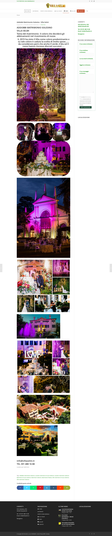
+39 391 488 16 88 (24, 514)
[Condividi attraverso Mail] (67, 488)
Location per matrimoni (23, 467)
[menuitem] (28, 11)
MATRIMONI (40, 511)
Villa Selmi (43, 24)
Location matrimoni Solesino (62, 475)
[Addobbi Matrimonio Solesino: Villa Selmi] (111, 268)
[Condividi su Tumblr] (53, 488)
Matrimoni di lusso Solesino (24, 477)
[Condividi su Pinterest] (40, 488)
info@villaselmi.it (30, 1)
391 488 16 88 (21, 1)
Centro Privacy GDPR (41, 533)
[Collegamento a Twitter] (94, 1)
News (18, 15)
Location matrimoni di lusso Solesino (44, 475)
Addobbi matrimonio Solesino (27, 475)
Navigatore (19, 518)
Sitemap (47, 533)
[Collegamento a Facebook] (89, 1)
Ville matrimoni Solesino (23, 479)
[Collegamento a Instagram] (92, 1)
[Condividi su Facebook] (20, 488)
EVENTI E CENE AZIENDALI (43, 514)
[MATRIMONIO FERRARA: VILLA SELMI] (1, 268)
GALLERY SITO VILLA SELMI (30, 24)
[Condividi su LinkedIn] (47, 488)
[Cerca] (87, 11)
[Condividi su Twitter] (26, 488)
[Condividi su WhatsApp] (33, 488)
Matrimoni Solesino (36, 477)
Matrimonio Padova (47, 477)
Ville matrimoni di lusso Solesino (60, 477)
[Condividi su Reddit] (60, 488)
